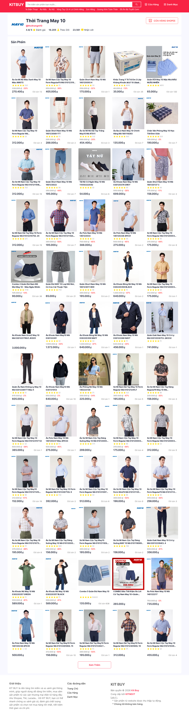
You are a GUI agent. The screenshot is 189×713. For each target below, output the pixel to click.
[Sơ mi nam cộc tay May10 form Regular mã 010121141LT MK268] (27, 472)
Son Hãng (90, 9)
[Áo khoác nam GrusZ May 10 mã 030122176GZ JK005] (27, 318)
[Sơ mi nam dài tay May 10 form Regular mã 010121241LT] (128, 369)
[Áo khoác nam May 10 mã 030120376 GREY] (128, 164)
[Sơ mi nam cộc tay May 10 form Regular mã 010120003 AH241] (162, 215)
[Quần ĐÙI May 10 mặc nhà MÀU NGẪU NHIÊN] (162, 62)
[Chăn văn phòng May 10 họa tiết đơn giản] (162, 113)
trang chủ (72, 688)
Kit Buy (135, 690)
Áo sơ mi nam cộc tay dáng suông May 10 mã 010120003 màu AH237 (94, 441)
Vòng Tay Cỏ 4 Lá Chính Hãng (70, 9)
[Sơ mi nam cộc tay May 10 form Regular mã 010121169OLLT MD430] (27, 113)
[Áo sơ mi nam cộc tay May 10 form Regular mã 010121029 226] (162, 626)
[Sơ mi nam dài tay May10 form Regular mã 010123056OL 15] (61, 626)
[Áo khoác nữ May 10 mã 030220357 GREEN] (27, 574)
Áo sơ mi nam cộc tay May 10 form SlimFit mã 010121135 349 (127, 492)
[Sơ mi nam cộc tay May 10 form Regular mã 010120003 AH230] (162, 420)
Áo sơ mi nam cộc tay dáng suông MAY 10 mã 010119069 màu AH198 (127, 543)
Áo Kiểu (43, 9)
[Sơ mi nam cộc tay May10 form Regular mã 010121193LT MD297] (94, 523)
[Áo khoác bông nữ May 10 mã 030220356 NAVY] (94, 318)
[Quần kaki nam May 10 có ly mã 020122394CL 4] (162, 523)
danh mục (72, 696)
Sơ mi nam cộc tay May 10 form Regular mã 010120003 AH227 (127, 441)
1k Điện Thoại (31, 9)
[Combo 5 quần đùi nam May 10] (94, 574)
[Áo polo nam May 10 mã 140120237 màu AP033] (61, 420)
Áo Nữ (52, 9)
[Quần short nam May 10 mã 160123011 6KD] (94, 267)
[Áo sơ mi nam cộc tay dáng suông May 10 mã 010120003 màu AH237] (94, 420)
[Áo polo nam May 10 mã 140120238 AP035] (27, 626)
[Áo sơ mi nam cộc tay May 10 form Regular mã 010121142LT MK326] (61, 215)
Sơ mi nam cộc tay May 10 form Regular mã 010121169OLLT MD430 (24, 133)
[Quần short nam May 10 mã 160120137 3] (162, 164)
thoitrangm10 (35, 25)
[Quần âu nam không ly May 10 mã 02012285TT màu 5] (27, 369)
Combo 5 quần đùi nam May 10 (94, 591)
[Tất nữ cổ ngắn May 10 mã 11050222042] (94, 164)
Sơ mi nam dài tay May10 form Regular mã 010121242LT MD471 (94, 646)
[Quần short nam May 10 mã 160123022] (61, 164)
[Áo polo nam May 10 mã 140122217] (162, 574)
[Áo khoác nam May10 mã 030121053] (61, 369)
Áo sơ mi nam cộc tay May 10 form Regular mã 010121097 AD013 (94, 492)
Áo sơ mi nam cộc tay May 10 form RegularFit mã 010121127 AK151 (161, 492)
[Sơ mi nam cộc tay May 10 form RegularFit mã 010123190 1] (61, 62)
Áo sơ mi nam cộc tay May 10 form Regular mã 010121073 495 (26, 543)
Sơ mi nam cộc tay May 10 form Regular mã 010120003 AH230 (161, 441)
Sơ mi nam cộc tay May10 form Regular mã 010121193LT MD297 (94, 543)
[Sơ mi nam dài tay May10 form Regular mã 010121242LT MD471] (94, 626)
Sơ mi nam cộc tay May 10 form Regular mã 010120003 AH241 (161, 236)
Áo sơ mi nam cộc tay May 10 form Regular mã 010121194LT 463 (26, 185)
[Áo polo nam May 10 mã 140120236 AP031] (128, 215)
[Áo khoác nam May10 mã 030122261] (61, 318)
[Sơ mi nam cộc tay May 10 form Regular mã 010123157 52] (27, 420)
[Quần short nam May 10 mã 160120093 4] (94, 62)
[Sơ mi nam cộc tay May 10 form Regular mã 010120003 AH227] (128, 420)
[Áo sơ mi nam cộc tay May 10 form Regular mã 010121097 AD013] (94, 472)
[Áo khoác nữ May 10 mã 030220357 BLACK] (61, 574)
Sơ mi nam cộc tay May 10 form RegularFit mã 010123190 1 (60, 82)
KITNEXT (130, 694)
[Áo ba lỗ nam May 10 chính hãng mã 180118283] (128, 113)
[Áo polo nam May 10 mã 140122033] (94, 215)
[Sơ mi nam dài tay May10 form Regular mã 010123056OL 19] (128, 626)
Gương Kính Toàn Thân (107, 9)
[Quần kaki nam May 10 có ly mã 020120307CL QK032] (162, 318)
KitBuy (16, 4)
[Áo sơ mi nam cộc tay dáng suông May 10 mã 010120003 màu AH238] (61, 523)
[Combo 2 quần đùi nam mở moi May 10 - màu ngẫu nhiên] (27, 267)
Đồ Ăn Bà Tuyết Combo (131, 9)
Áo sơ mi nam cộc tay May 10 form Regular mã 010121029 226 (161, 646)
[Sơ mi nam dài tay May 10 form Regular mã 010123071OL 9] (61, 472)
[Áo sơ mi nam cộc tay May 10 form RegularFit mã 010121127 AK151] (162, 472)
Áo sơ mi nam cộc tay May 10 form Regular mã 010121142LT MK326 (60, 236)
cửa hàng (72, 692)
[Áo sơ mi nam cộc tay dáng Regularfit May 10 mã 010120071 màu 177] (162, 369)
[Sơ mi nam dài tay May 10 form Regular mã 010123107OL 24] (27, 215)
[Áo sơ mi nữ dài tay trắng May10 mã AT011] (94, 113)
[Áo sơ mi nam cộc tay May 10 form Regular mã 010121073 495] (27, 523)
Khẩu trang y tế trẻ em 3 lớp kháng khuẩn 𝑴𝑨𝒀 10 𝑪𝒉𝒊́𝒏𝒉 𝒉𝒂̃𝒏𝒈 (127, 82)
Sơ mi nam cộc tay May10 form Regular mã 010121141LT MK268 (26, 492)
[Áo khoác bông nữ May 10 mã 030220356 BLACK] (128, 267)
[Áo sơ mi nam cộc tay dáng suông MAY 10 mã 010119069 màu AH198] (128, 523)
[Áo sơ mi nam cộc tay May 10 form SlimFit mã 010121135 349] (128, 472)
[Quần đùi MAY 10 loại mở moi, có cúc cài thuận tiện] (61, 267)
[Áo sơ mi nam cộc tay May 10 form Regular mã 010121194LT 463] (27, 164)
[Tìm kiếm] (136, 4)
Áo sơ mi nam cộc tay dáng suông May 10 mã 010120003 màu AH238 (60, 543)
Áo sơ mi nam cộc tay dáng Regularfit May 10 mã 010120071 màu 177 (160, 390)
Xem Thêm (94, 665)
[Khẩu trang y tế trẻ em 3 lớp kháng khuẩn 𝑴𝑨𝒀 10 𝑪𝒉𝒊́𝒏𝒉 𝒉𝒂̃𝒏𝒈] (128, 62)
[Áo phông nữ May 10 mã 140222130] (94, 369)
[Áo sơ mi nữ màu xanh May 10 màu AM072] (27, 62)
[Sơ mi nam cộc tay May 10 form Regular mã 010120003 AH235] (162, 267)
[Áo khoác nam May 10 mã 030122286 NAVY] (128, 318)
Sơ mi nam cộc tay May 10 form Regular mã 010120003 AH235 (161, 287)
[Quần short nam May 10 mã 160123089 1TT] (61, 113)
